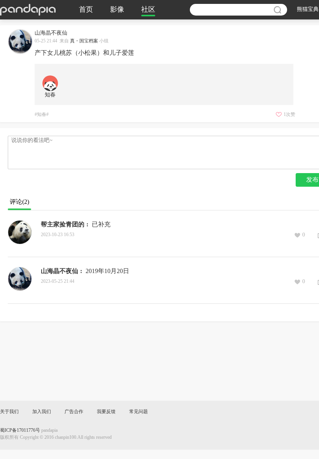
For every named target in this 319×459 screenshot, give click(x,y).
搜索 (277, 10)
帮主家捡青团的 (62, 224)
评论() (19, 202)
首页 (86, 10)
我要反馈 (106, 411)
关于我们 (9, 411)
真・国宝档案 (84, 41)
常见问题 (138, 411)
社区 (148, 10)
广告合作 (74, 411)
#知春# (42, 114)
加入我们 (41, 411)
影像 (117, 10)
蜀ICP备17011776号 (20, 430)
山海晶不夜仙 (59, 271)
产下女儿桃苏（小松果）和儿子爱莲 (84, 53)
